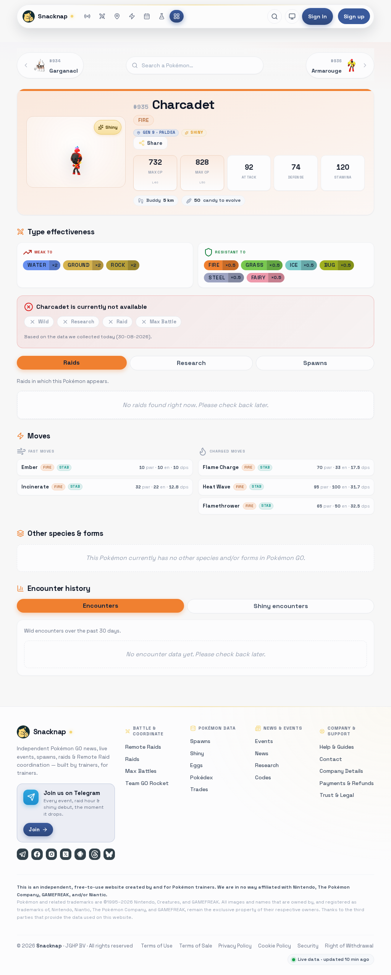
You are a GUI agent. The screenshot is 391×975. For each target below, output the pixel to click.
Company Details (341, 770)
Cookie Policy (274, 946)
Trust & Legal (337, 795)
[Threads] (94, 854)
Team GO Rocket (147, 783)
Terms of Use (157, 946)
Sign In (317, 16)
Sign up (354, 16)
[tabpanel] (195, 397)
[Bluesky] (109, 854)
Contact (331, 759)
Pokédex (201, 777)
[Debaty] (80, 854)
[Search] (274, 16)
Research (267, 765)
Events (264, 741)
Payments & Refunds (347, 783)
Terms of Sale (195, 946)
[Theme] (292, 16)
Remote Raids (143, 746)
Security (307, 946)
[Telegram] (22, 854)
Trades (199, 789)
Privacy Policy (235, 946)
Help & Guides (337, 746)
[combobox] (194, 65)
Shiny (111, 127)
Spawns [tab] (315, 363)
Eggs (196, 765)
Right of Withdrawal (349, 946)
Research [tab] (191, 363)
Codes (263, 777)
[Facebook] (37, 854)
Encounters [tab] (100, 606)
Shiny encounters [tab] (281, 606)
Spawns (200, 741)
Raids (132, 759)
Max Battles (141, 770)
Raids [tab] (71, 363)
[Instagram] (51, 854)
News (261, 753)
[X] (65, 854)
